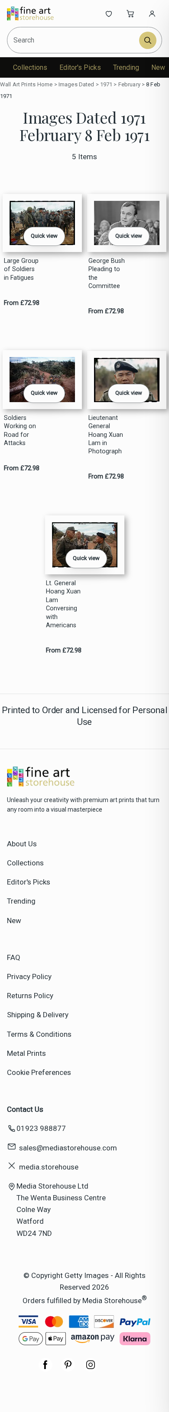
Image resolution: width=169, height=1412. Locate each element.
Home (45, 84)
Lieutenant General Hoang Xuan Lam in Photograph (105, 434)
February (129, 84)
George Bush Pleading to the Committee (106, 273)
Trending (126, 67)
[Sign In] (152, 13)
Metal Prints (26, 1053)
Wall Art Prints (18, 84)
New (158, 67)
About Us (22, 843)
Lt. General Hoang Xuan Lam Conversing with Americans (63, 604)
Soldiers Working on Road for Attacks (20, 430)
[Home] (36, 13)
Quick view (44, 236)
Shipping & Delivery (37, 1014)
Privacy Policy (29, 976)
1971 (106, 84)
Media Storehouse (112, 1300)
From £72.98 (21, 303)
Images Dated (76, 84)
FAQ (13, 957)
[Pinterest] (68, 1369)
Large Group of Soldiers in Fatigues (21, 269)
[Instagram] (91, 1369)
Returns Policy (30, 995)
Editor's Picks (80, 67)
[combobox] (73, 40)
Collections (30, 67)
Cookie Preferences (39, 1072)
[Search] (147, 40)
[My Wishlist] (109, 13)
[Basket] (130, 13)
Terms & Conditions (39, 1034)
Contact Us (25, 1109)
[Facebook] (45, 1369)
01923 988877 (41, 1128)
